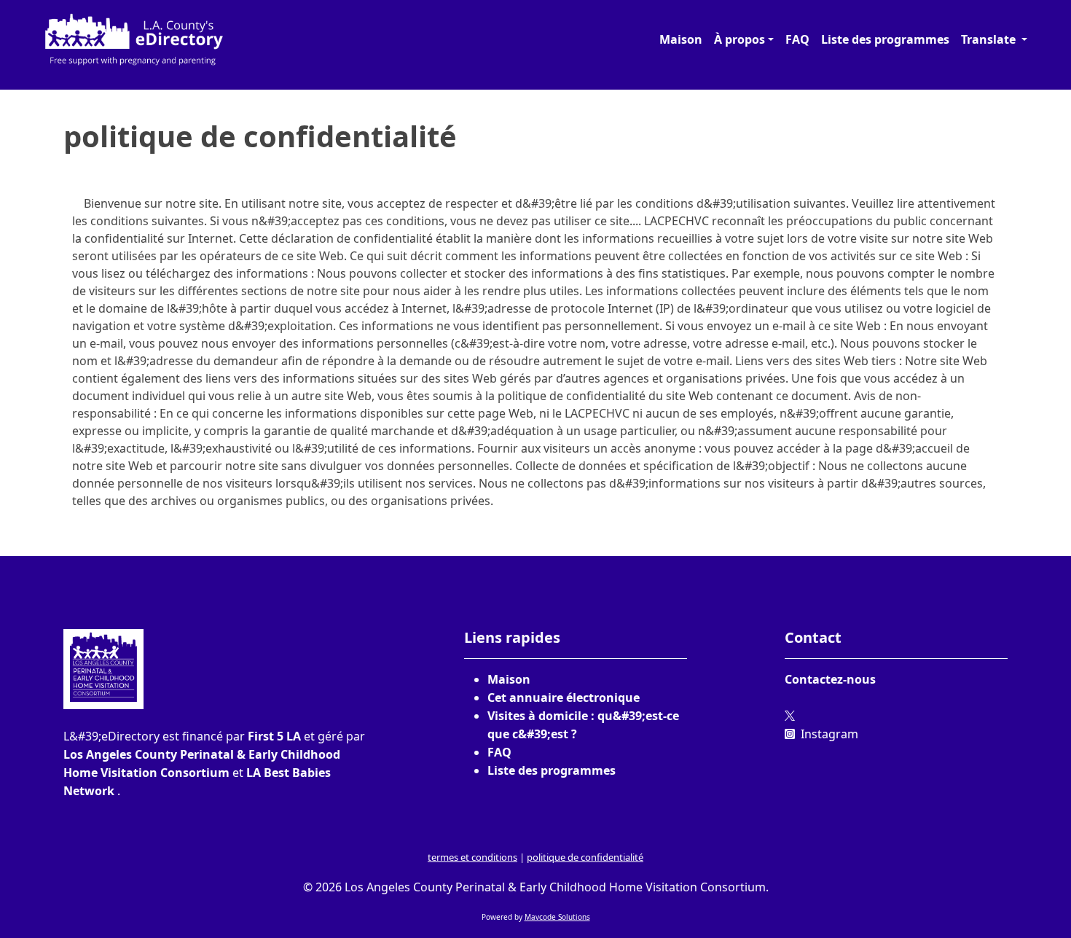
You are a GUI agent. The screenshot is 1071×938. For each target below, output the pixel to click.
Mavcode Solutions (557, 917)
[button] (744, 39)
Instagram (828, 734)
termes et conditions (472, 857)
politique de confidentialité (585, 857)
